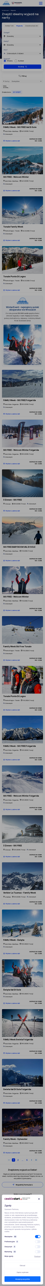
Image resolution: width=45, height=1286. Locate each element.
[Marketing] (37, 1251)
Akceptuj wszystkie (22, 1279)
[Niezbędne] (37, 1236)
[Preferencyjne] (37, 1241)
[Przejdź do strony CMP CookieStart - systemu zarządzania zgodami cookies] (17, 1198)
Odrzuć (22, 1265)
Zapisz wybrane (22, 1272)
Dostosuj (37, 1256)
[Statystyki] (37, 1246)
